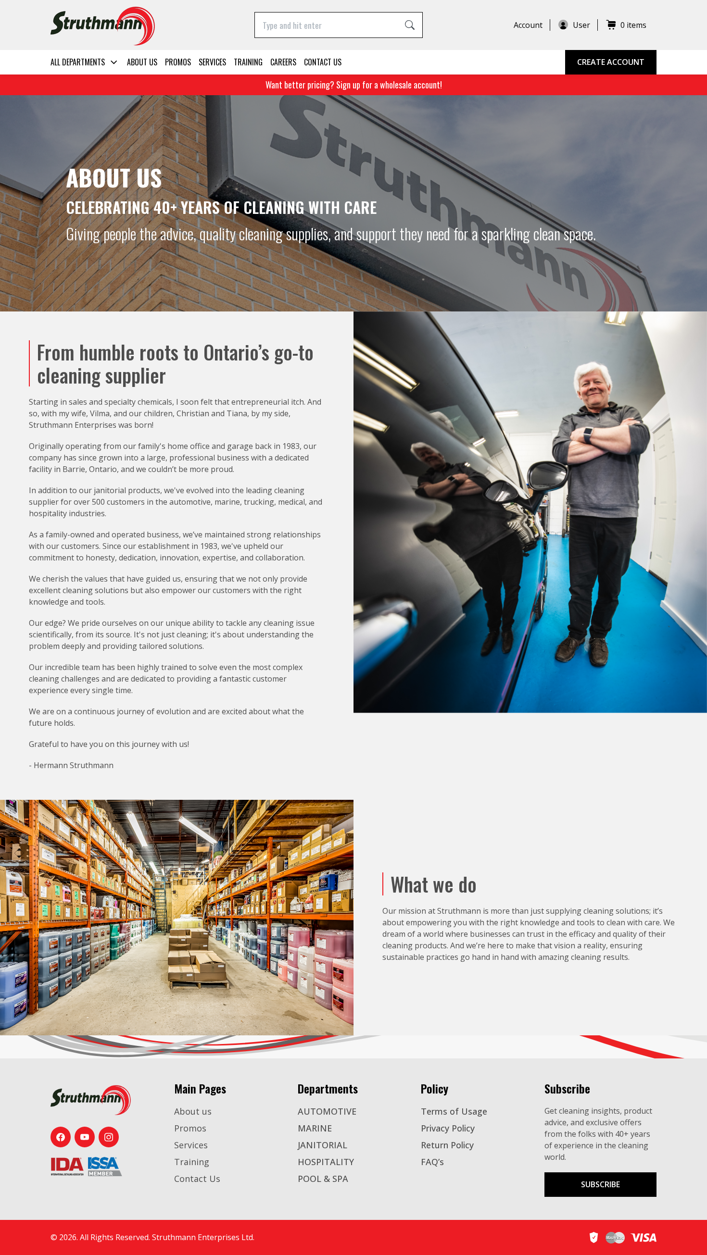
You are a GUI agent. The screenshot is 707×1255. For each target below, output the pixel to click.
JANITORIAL (322, 1145)
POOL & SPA (323, 1178)
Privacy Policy (448, 1128)
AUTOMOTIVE (327, 1111)
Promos (178, 62)
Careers (283, 62)
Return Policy (447, 1145)
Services (212, 62)
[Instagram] (109, 1137)
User (581, 25)
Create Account (610, 62)
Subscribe (600, 1184)
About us (142, 62)
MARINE (315, 1128)
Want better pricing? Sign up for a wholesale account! (353, 84)
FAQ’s (432, 1162)
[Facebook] (60, 1137)
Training (248, 62)
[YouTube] (85, 1137)
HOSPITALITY (326, 1162)
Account (528, 25)
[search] (409, 24)
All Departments (77, 62)
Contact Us (322, 62)
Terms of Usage (454, 1111)
